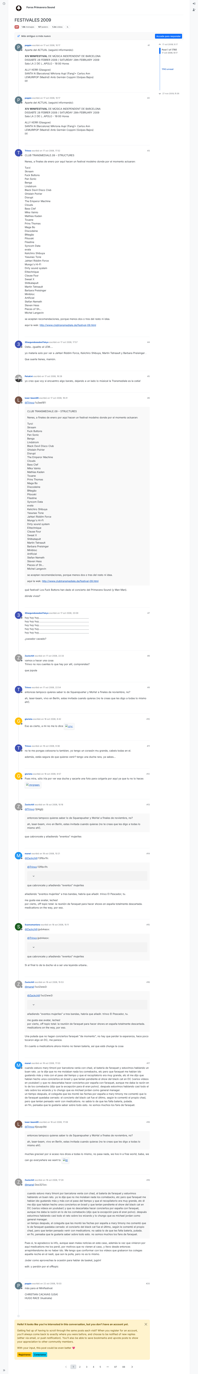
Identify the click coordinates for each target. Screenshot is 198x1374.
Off (16, 27)
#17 (148, 1063)
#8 (148, 656)
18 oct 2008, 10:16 (54, 804)
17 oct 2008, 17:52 (51, 150)
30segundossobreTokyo (37, 342)
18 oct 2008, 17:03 (51, 1063)
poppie (28, 45)
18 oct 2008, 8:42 (52, 719)
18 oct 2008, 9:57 (52, 774)
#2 (148, 98)
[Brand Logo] (20, 7)
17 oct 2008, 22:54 (52, 687)
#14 (148, 853)
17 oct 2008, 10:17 (51, 45)
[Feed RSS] (67, 27)
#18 (148, 1122)
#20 (148, 1283)
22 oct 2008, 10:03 (52, 1283)
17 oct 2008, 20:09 (69, 613)
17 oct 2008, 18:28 (53, 376)
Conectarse (40, 1354)
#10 (148, 719)
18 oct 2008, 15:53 (55, 982)
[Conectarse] (194, 3)
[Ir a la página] (108, 1367)
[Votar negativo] (141, 88)
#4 (148, 342)
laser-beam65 (32, 398)
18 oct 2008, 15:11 (60, 924)
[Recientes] (4, 3)
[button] (4, 1370)
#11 (148, 746)
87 (115, 1366)
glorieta (28, 719)
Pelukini (29, 376)
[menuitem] (194, 3)
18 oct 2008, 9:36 (51, 746)
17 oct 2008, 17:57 (68, 342)
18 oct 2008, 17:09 (59, 1122)
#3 (148, 150)
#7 (148, 613)
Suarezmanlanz (32, 924)
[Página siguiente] (132, 1367)
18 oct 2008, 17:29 (54, 1180)
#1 (149, 45)
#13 (148, 804)
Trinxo (28, 150)
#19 (148, 1180)
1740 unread (167, 69)
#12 (148, 774)
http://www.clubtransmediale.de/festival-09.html (68, 325)
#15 (148, 924)
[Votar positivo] (130, 88)
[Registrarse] (194, 9)
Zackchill (29, 656)
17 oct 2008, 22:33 (55, 656)
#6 (148, 398)
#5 (148, 376)
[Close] (146, 1324)
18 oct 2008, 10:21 (51, 853)
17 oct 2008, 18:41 (59, 398)
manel (28, 853)
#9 (148, 687)
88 (123, 1366)
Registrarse (24, 1354)
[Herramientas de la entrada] (147, 88)
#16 (148, 982)
